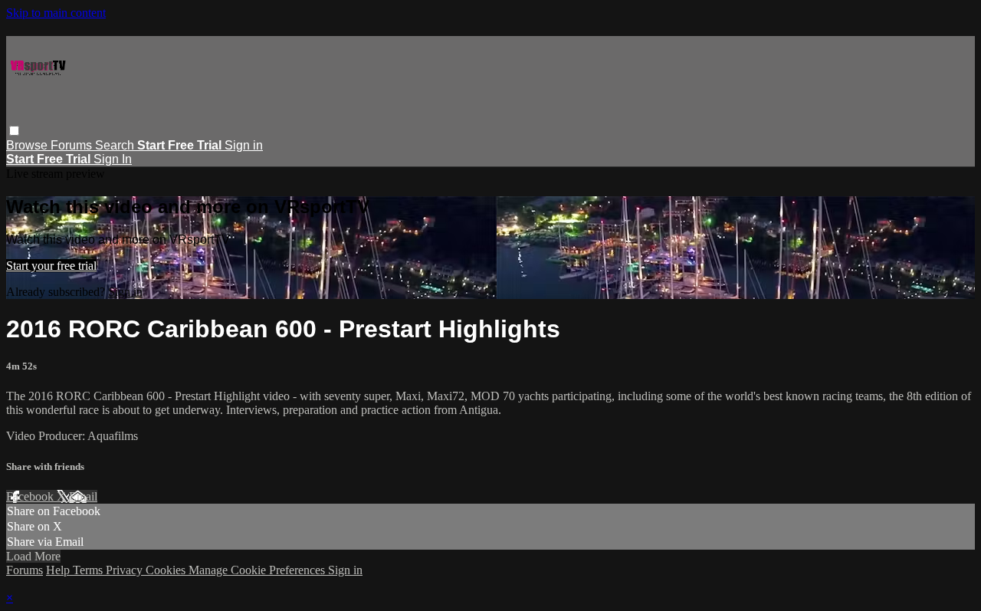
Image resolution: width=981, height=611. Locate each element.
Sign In (113, 159)
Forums (73, 145)
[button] (14, 131)
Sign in (244, 145)
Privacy (126, 570)
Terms (89, 570)
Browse (28, 145)
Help (59, 570)
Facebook (31, 496)
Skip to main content (56, 12)
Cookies (167, 570)
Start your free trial (51, 265)
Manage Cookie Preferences (258, 570)
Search (116, 145)
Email (83, 496)
